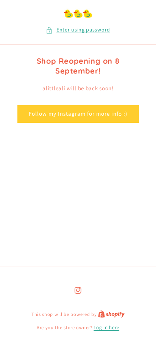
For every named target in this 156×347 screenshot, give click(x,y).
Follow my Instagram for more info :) (78, 114)
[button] (78, 30)
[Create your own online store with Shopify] (111, 314)
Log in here (106, 327)
